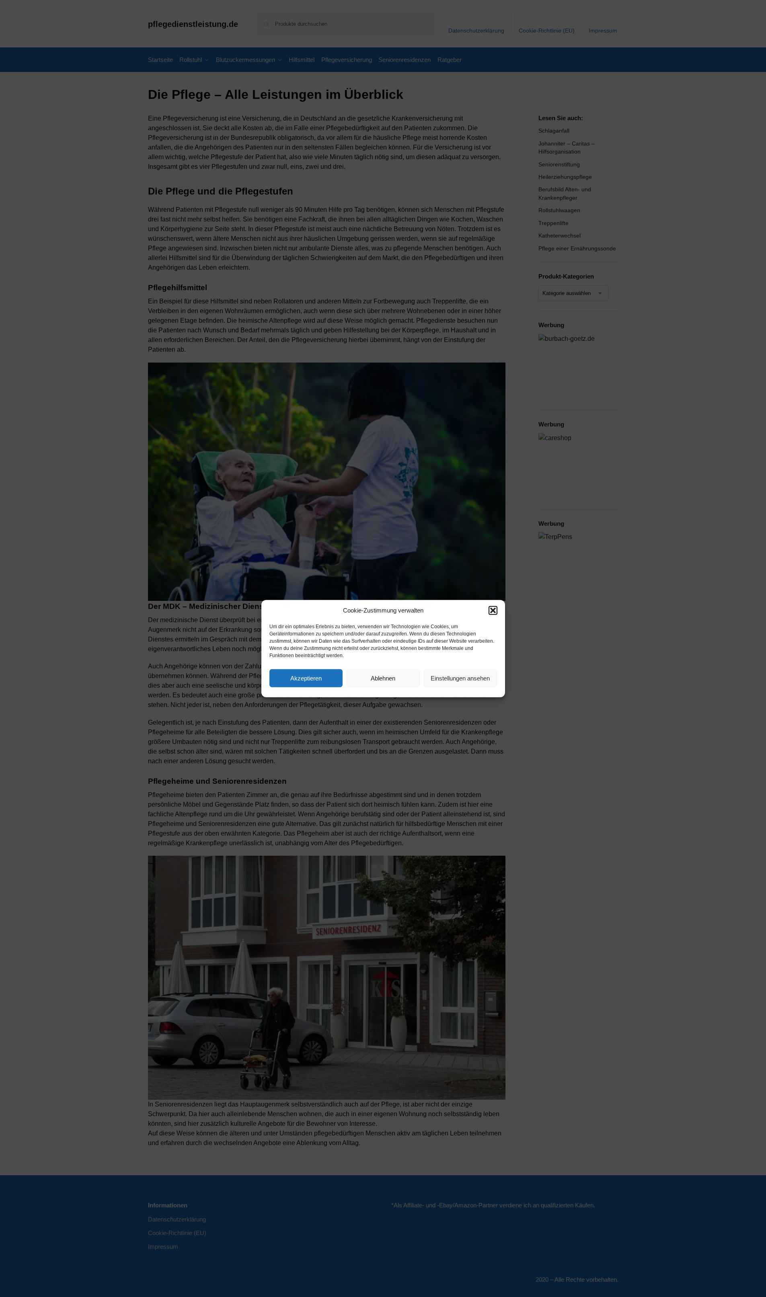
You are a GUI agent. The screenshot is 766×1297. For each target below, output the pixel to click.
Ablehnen (383, 677)
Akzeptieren (306, 677)
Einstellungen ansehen (460, 677)
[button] (493, 610)
